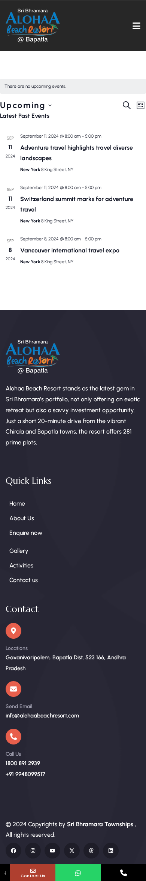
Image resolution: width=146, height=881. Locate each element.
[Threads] (91, 850)
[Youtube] (52, 850)
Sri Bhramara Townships (101, 824)
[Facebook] (13, 850)
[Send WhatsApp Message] (78, 872)
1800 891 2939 (23, 763)
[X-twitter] (72, 850)
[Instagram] (33, 850)
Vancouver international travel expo (69, 250)
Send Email (19, 706)
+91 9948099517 (25, 774)
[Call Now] (123, 872)
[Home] (33, 26)
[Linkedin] (111, 850)
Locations (17, 648)
